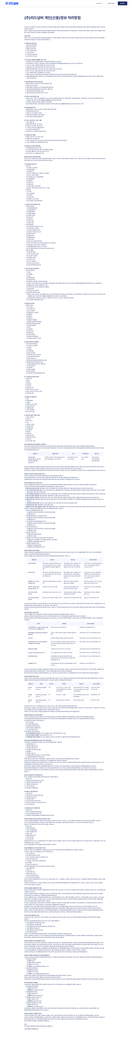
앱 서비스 (122, 3)
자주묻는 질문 (111, 3)
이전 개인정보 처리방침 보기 (31, 1029)
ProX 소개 (99, 3)
